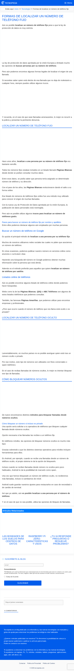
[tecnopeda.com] (9, 3)
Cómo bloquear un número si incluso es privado (22, 424)
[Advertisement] (37, 46)
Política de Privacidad (34, 663)
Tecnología (26, 9)
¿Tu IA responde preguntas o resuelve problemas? (60, 540)
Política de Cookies (49, 663)
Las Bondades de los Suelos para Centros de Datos (13, 540)
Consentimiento (10, 569)
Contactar (22, 663)
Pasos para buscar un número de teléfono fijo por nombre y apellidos (31, 222)
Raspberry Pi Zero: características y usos (37, 540)
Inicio (16, 9)
